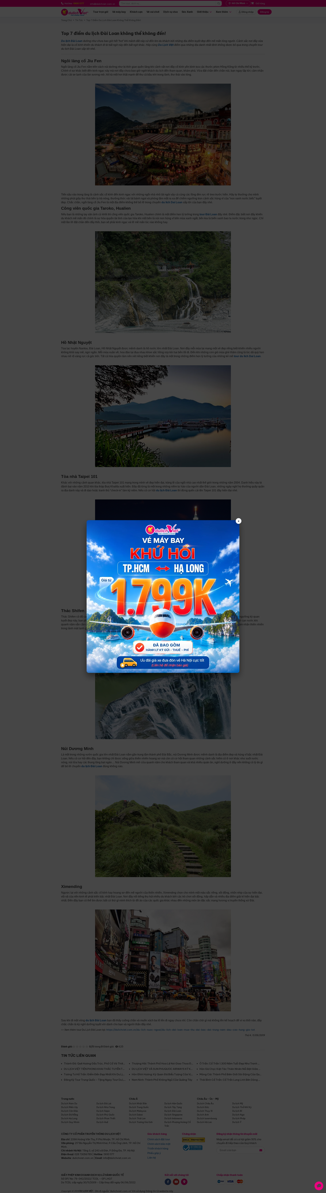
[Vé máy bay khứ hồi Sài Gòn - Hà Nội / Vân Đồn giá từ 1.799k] (163, 596)
